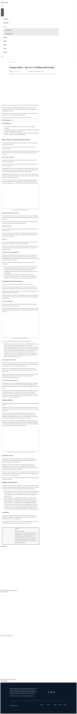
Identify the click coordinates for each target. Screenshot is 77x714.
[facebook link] (49, 692)
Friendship (6, 19)
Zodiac (5, 48)
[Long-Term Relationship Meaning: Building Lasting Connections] (35, 588)
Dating (5, 26)
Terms (48, 704)
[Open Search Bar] (2, 6)
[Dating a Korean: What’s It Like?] (35, 633)
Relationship (6, 22)
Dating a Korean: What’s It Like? (6, 635)
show (12, 120)
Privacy (41, 704)
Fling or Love (4, 2)
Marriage (5, 37)
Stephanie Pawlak (15, 71)
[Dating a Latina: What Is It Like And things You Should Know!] (35, 677)
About (55, 704)
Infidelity (5, 41)
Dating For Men (8, 30)
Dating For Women (9, 33)
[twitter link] (54, 692)
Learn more (54, 73)
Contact (59, 704)
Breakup (5, 44)
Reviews (5, 52)
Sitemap (65, 704)
